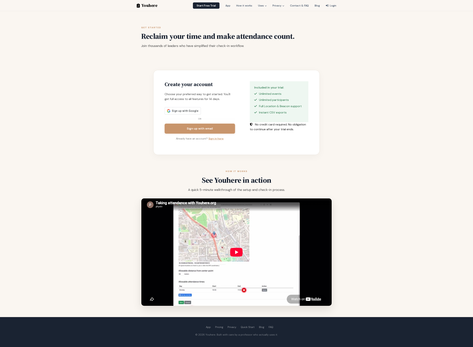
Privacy (277, 5)
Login (332, 5)
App (227, 5)
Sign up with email (200, 128)
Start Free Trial (206, 5)
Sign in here (216, 138)
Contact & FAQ (299, 5)
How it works (244, 5)
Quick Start (248, 327)
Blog (317, 5)
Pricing (219, 327)
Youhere (149, 5)
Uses (261, 5)
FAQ (271, 327)
